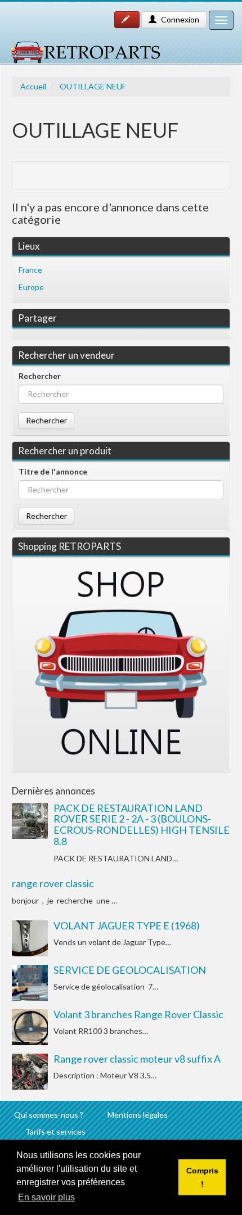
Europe (31, 287)
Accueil (33, 86)
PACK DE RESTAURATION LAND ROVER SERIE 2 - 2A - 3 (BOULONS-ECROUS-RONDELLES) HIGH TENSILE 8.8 (141, 824)
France (30, 269)
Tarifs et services (55, 1131)
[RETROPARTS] (84, 47)
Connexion (179, 19)
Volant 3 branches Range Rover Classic (138, 1014)
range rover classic (53, 883)
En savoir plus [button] (46, 1197)
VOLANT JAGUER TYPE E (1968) (126, 925)
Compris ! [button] (202, 1177)
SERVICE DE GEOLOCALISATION (129, 970)
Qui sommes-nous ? (48, 1114)
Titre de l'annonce (53, 471)
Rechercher (40, 376)
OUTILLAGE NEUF (93, 86)
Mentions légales (137, 1114)
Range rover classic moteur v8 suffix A (137, 1059)
